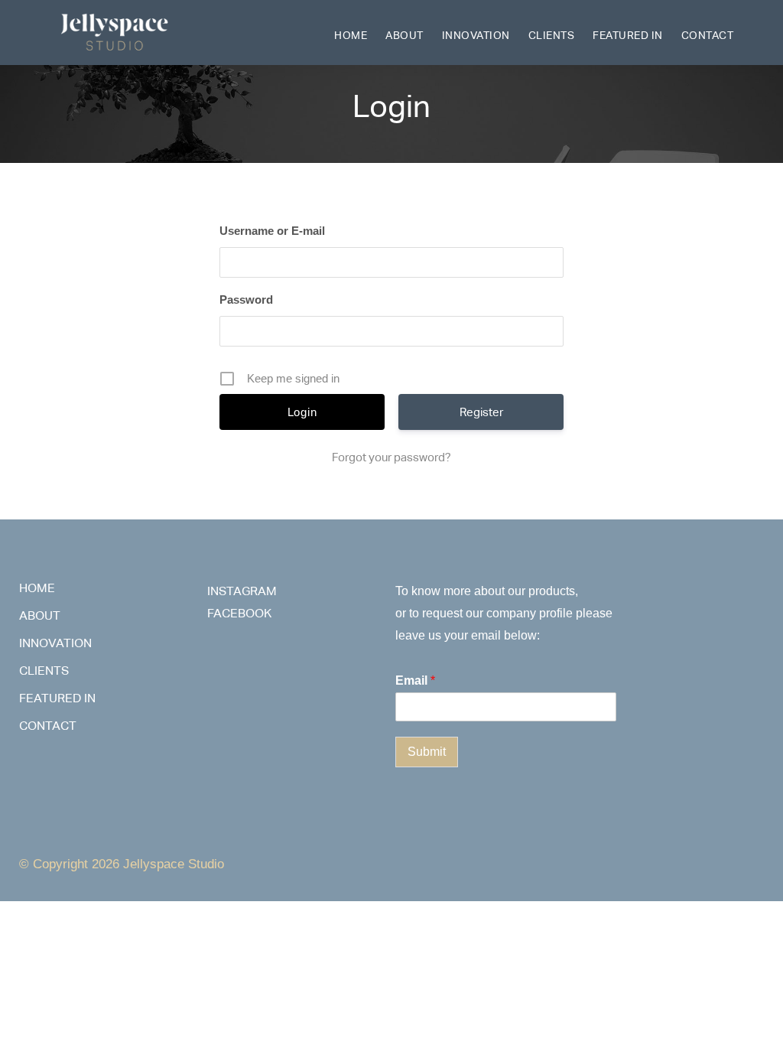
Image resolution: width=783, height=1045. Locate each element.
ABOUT (404, 35)
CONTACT (707, 35)
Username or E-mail (272, 230)
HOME (350, 35)
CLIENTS (551, 35)
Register (481, 411)
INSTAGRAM (242, 591)
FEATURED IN (628, 35)
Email (415, 680)
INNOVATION (476, 35)
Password (246, 299)
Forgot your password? (391, 457)
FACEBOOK (239, 613)
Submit (427, 751)
